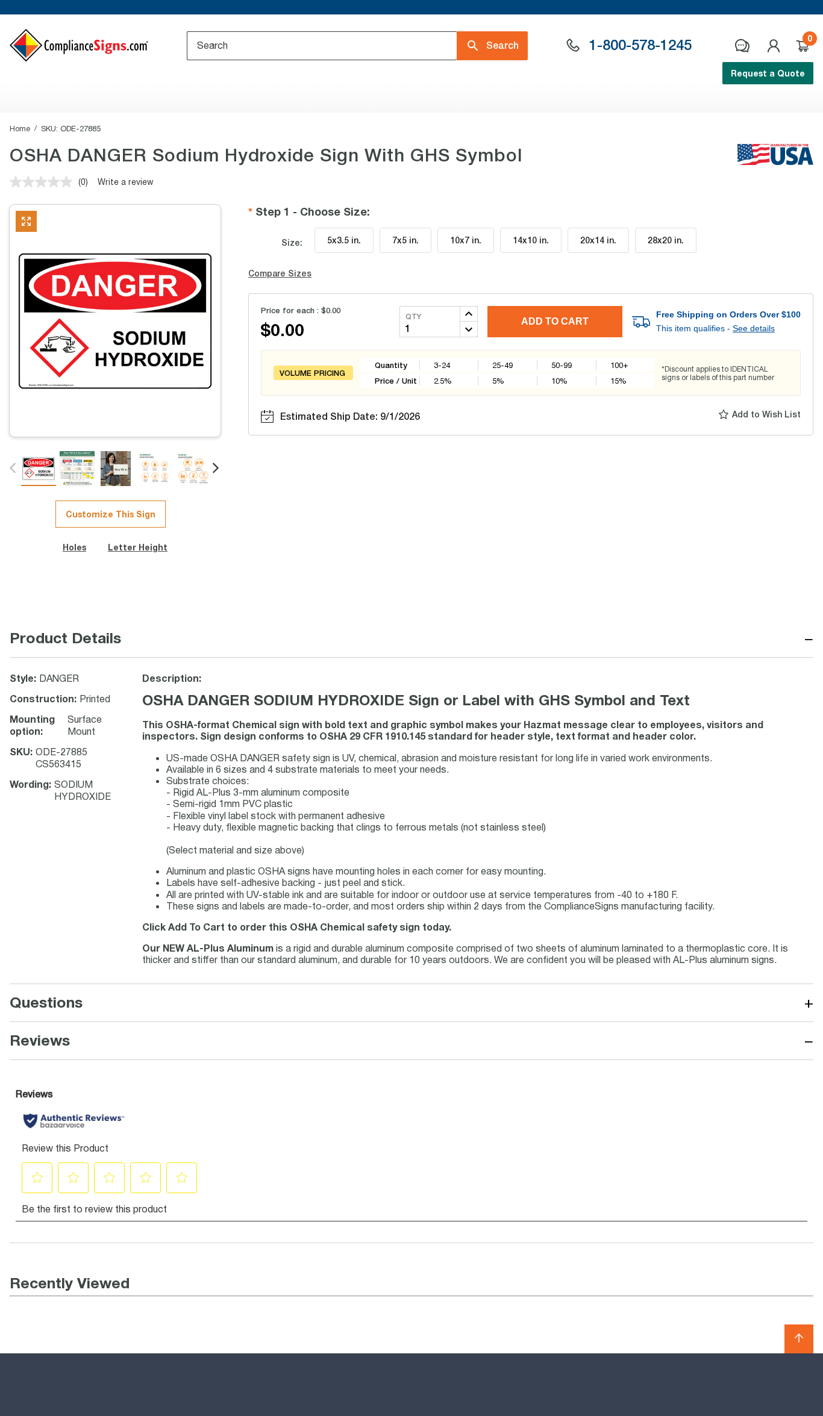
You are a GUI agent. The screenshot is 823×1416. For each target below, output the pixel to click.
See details (754, 328)
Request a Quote (768, 73)
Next (217, 469)
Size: (291, 242)
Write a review (126, 181)
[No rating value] (44, 182)
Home (20, 128)
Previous (13, 469)
